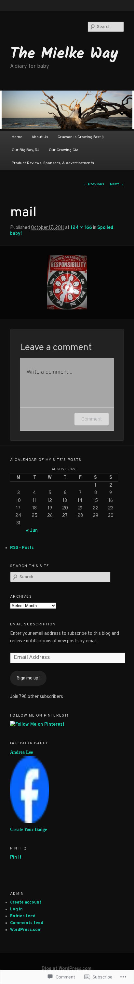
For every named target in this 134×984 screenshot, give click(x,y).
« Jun (32, 531)
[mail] (67, 282)
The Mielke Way (64, 54)
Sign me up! (28, 678)
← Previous (93, 184)
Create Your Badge (28, 829)
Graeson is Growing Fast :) (81, 137)
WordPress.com (26, 930)
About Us (40, 137)
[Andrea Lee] (29, 822)
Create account (25, 902)
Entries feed (22, 916)
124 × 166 (81, 228)
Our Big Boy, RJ (25, 150)
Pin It (15, 857)
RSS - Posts (22, 547)
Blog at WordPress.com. (67, 969)
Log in (16, 909)
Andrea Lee (21, 752)
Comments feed (26, 923)
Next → (117, 184)
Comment (91, 418)
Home (17, 137)
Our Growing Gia (63, 150)
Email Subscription (33, 624)
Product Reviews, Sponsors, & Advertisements (53, 163)
